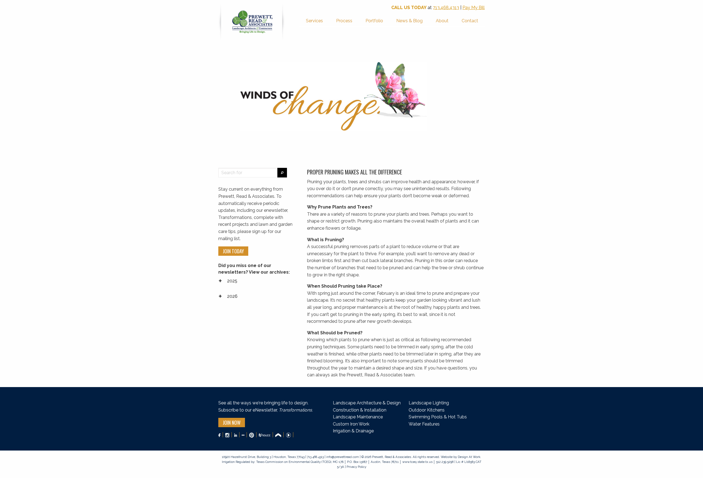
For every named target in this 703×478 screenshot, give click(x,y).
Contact (470, 20)
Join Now (232, 422)
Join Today (233, 251)
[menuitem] (314, 21)
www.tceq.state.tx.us (417, 462)
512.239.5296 (445, 462)
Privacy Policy (356, 467)
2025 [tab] (232, 281)
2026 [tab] (232, 296)
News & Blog (409, 20)
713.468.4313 (446, 7)
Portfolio (374, 20)
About (442, 20)
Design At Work (469, 457)
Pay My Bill (473, 7)
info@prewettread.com (342, 457)
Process (344, 20)
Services (314, 20)
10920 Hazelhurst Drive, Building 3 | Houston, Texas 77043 (263, 457)
